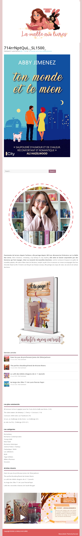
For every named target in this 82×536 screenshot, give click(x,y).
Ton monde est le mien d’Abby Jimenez (40, 51)
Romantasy (8, 434)
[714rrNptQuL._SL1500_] (37, 156)
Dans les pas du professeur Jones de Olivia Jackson (30, 357)
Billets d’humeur (9, 459)
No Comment (22, 359)
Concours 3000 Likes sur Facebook (16, 416)
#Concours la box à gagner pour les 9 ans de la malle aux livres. (26, 409)
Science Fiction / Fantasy (12, 447)
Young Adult (8, 439)
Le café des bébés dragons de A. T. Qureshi (27, 374)
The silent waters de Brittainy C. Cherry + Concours (21, 412)
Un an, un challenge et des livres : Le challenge (19, 419)
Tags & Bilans (8, 457)
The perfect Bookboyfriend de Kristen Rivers (28, 365)
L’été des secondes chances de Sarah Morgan (19, 485)
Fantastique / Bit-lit (10, 449)
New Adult (7, 442)
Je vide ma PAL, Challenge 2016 (14, 422)
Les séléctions (8, 452)
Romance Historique (11, 444)
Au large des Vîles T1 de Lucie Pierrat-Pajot (27, 382)
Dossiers (7, 462)
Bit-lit (5, 454)
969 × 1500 (23, 51)
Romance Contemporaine (12, 437)
